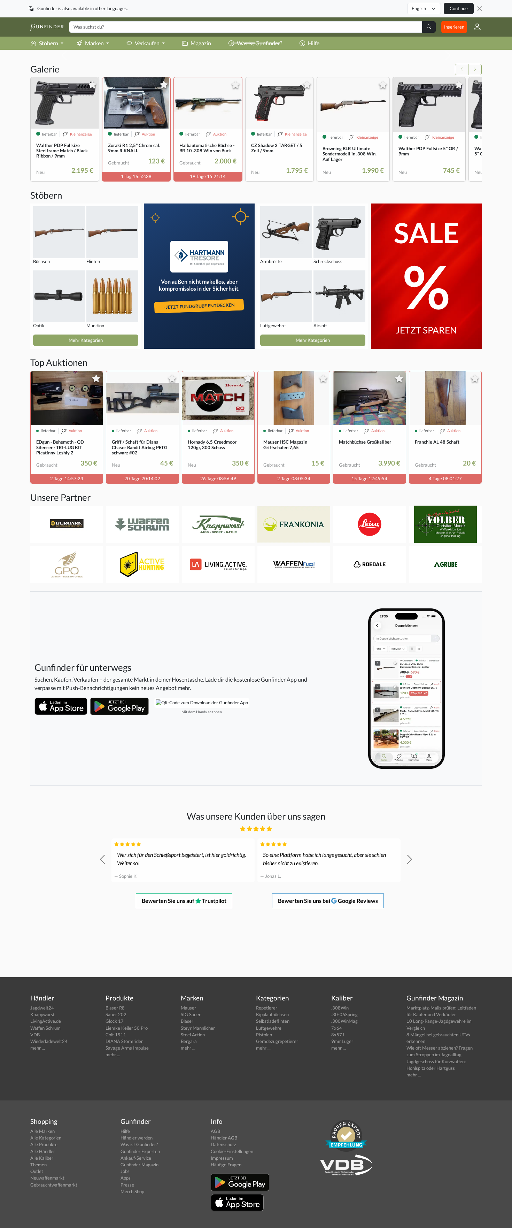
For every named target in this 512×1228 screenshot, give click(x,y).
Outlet (36, 1171)
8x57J (337, 1034)
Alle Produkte (43, 1144)
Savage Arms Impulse (127, 1048)
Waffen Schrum (45, 1028)
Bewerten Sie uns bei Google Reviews (328, 900)
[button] (474, 26)
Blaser (187, 1021)
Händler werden (137, 1138)
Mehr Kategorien (86, 340)
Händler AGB (224, 1138)
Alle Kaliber (41, 1158)
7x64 (336, 1028)
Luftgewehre (268, 1028)
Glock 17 (115, 1021)
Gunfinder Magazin (139, 1164)
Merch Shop (132, 1191)
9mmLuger (342, 1041)
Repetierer (266, 1008)
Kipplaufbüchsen (272, 1014)
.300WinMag (344, 1021)
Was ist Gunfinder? (139, 1144)
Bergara (189, 1041)
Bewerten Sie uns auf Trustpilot (184, 900)
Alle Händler (42, 1151)
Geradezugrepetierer (277, 1041)
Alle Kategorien (45, 1138)
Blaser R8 (115, 1008)
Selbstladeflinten (272, 1021)
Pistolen (264, 1034)
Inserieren (454, 27)
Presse (127, 1185)
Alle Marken (42, 1131)
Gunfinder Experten (140, 1151)
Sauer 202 (116, 1014)
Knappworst (42, 1014)
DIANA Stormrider (124, 1041)
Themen (38, 1164)
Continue (459, 8)
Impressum (222, 1158)
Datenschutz (223, 1144)
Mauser (188, 1008)
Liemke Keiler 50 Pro (127, 1028)
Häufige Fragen (226, 1164)
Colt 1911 (116, 1034)
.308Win (340, 1008)
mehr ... (37, 1048)
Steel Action (193, 1034)
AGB (215, 1131)
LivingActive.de (45, 1021)
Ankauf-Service (136, 1158)
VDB (35, 1034)
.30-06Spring (344, 1014)
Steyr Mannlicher (198, 1028)
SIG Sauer (191, 1014)
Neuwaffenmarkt (47, 1178)
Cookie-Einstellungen (232, 1151)
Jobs (125, 1171)
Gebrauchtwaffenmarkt (53, 1185)
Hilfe (125, 1131)
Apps (126, 1178)
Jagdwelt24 (42, 1008)
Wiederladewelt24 (49, 1041)
